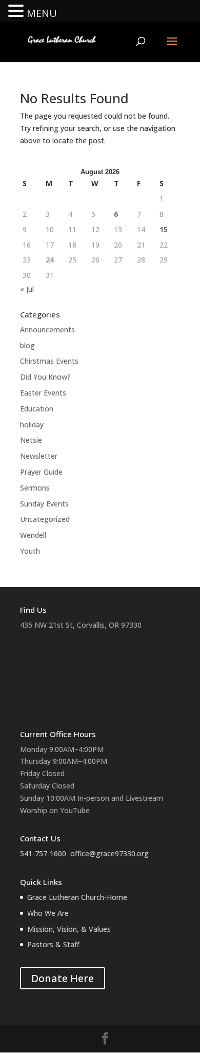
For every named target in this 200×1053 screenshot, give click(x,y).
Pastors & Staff (53, 944)
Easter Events (43, 393)
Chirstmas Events (49, 361)
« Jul (27, 289)
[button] (17, 12)
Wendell (33, 535)
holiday (32, 424)
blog (27, 345)
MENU (42, 13)
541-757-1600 (43, 853)
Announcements (47, 329)
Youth (30, 551)
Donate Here (62, 978)
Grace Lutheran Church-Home (77, 897)
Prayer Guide (41, 472)
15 (163, 229)
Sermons (35, 488)
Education (36, 408)
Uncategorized (45, 519)
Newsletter (38, 456)
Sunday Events (44, 504)
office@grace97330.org (109, 853)
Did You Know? (45, 377)
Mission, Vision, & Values (69, 929)
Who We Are (48, 913)
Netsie (31, 440)
